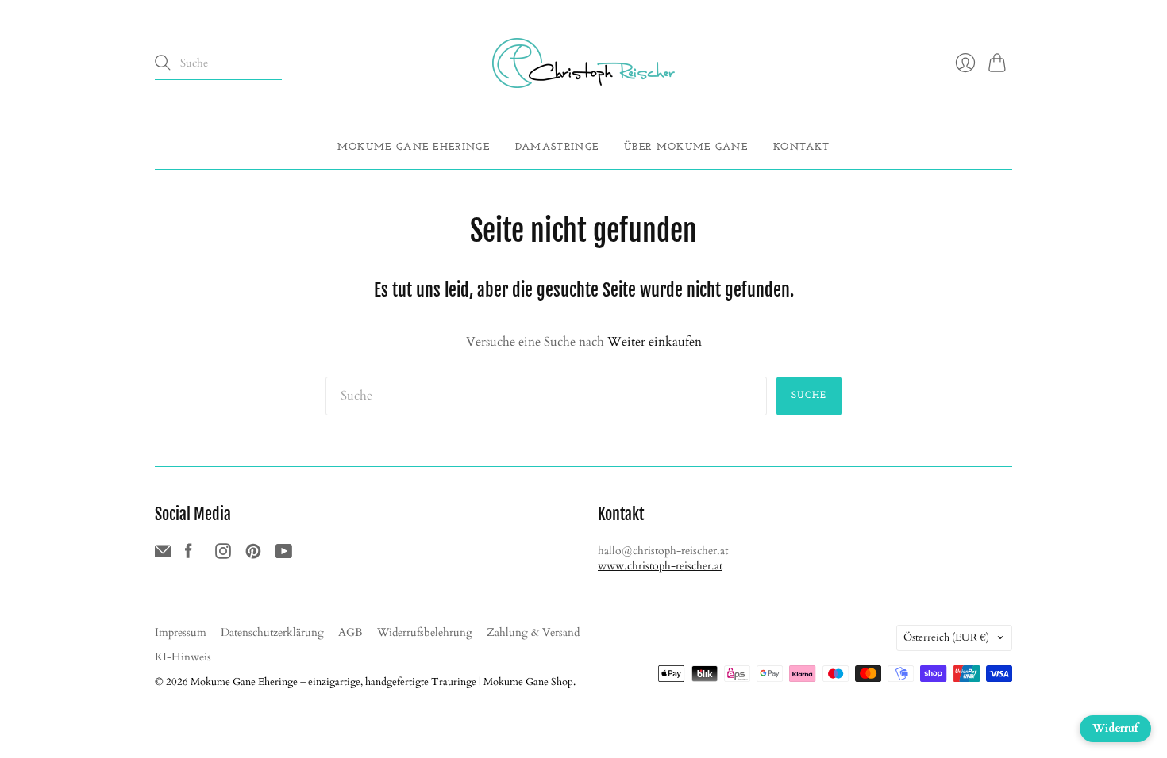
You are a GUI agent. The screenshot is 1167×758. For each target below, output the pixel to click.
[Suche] (163, 63)
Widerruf (1115, 728)
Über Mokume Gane (686, 147)
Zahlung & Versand (533, 632)
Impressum (180, 632)
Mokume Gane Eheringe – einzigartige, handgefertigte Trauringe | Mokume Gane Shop (382, 682)
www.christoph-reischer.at (660, 565)
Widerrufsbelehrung (424, 632)
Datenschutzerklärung (272, 632)
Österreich (946, 637)
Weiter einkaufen (654, 341)
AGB (350, 632)
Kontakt (801, 147)
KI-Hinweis (183, 656)
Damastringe (557, 147)
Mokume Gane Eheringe (413, 147)
